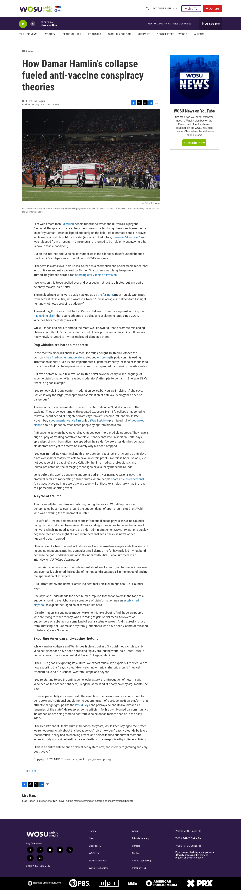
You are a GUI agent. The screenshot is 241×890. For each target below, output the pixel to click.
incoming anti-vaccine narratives (95, 275)
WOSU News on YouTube (194, 111)
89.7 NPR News (28, 34)
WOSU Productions (99, 868)
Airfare (199, 34)
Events (182, 34)
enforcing (103, 357)
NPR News (28, 51)
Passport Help (139, 868)
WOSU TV (50, 34)
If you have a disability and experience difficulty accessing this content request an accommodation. (194, 855)
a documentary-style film (64, 420)
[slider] (38, 23)
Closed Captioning (141, 860)
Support (144, 34)
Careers (136, 846)
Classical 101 (72, 34)
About (135, 831)
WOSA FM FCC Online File (188, 838)
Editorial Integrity (141, 838)
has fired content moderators (65, 357)
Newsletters (165, 34)
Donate (214, 8)
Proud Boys (82, 705)
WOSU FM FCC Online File (188, 831)
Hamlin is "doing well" (126, 237)
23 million (67, 224)
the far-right (105, 294)
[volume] (33, 24)
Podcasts (94, 34)
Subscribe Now (194, 143)
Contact (136, 853)
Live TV (192, 9)
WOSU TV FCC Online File (188, 846)
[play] (23, 24)
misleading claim (45, 315)
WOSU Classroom (119, 34)
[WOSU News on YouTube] (194, 79)
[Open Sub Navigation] (176, 8)
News (92, 838)
